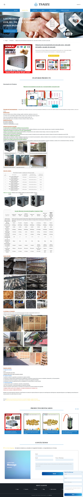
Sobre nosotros (65, 10)
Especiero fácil (49, 392)
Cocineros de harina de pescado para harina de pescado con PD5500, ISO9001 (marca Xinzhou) (22, 400)
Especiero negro (19, 392)
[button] (4, 5)
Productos (25, 10)
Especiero (14, 392)
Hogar (15, 10)
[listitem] (41, 65)
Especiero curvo (64, 392)
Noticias (35, 10)
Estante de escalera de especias (28, 392)
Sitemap (50, 495)
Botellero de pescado (7, 392)
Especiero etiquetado (57, 392)
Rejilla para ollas (71, 392)
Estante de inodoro (17, 393)
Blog (43, 10)
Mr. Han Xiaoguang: (9, 448)
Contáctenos (52, 10)
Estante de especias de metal (40, 392)
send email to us (54, 55)
